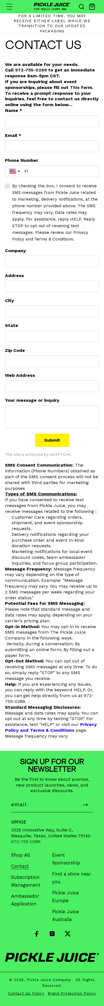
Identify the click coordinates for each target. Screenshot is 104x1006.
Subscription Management (25, 881)
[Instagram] (52, 939)
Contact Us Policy (26, 993)
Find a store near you (71, 877)
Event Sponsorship (66, 859)
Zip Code (15, 350)
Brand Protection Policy (72, 993)
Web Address (20, 375)
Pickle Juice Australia (65, 915)
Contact (20, 866)
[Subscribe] (85, 805)
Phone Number (21, 160)
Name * (13, 110)
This (75, 87)
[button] (9, 6)
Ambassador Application (25, 900)
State (11, 325)
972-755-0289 (31, 70)
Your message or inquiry (32, 400)
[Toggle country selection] (15, 171)
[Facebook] (37, 939)
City (9, 300)
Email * (13, 135)
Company (15, 250)
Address (14, 275)
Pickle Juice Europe (65, 896)
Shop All (20, 855)
